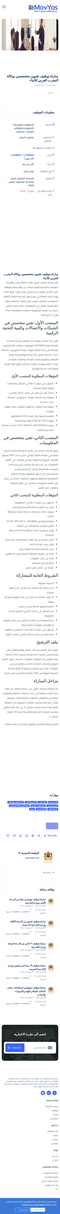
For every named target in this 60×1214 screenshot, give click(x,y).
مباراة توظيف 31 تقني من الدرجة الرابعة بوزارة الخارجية (27, 945)
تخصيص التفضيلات (37, 1209)
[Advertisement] (30, 239)
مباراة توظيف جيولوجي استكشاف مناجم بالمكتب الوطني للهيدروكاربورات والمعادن (26, 991)
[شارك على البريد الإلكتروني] (14, 835)
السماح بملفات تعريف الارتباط (21, 1209)
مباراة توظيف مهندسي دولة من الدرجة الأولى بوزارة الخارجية (27, 901)
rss (56, 1189)
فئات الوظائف (52, 1131)
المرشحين (54, 1118)
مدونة (55, 1135)
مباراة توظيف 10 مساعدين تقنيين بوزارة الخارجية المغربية (27, 967)
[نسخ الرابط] (8, 835)
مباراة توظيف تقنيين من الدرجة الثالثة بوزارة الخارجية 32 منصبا (28, 923)
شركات (55, 1114)
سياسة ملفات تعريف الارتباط (33, 1204)
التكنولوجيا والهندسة (24, 124)
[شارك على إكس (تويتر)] (38, 835)
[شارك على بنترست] (32, 835)
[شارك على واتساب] (20, 835)
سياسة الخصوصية (51, 1173)
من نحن (55, 1156)
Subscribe (16, 1048)
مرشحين (54, 1143)
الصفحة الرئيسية (51, 1106)
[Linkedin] (49, 1093)
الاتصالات (20, 131)
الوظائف (54, 1110)
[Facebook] (54, 1093)
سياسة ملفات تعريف (49, 1181)
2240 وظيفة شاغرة (32, 857)
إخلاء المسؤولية (51, 1185)
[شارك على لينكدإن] (26, 835)
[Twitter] (43, 1093)
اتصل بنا (55, 1160)
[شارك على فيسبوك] (45, 835)
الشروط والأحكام (51, 1177)
